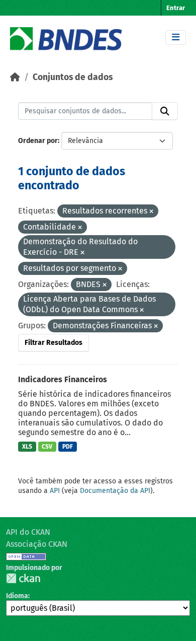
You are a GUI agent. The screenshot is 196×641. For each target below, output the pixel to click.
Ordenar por (38, 140)
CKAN (23, 578)
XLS (27, 446)
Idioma (17, 596)
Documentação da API (115, 490)
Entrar (175, 8)
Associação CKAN (36, 544)
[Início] (15, 77)
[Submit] (165, 111)
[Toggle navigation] (175, 37)
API (55, 490)
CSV (47, 446)
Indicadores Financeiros (62, 379)
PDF (67, 446)
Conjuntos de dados (73, 77)
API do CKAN (28, 532)
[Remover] (151, 211)
